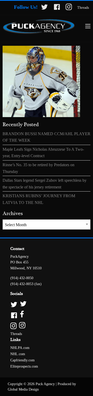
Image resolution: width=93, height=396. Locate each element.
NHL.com (17, 354)
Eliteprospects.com (24, 366)
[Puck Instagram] (46, 325)
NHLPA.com (19, 348)
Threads (83, 8)
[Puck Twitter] (46, 304)
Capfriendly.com (22, 360)
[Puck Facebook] (46, 314)
